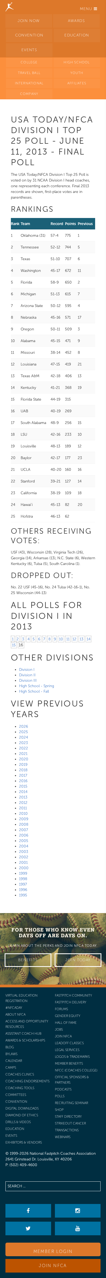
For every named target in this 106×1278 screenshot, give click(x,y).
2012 (23, 802)
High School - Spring (36, 686)
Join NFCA (53, 1265)
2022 (23, 748)
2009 (23, 819)
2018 (23, 770)
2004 (23, 846)
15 (14, 645)
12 (74, 639)
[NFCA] (9, 7)
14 (89, 639)
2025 (23, 732)
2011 (23, 808)
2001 (23, 862)
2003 (23, 851)
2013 (23, 797)
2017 (23, 775)
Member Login (53, 1251)
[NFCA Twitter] (28, 1228)
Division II (27, 675)
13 (81, 639)
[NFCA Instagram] (77, 1211)
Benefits (28, 960)
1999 (23, 873)
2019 (23, 764)
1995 (23, 895)
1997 (23, 884)
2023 (23, 743)
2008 (23, 824)
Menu (87, 9)
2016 (23, 781)
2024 (23, 737)
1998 (23, 879)
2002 (23, 857)
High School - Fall (34, 691)
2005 (23, 840)
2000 (24, 868)
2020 (23, 759)
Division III (28, 680)
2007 (23, 830)
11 (68, 639)
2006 (23, 835)
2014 (23, 791)
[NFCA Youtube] (77, 1228)
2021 (23, 753)
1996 (23, 889)
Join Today (78, 960)
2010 (23, 813)
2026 (23, 726)
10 (61, 639)
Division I (27, 669)
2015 (23, 786)
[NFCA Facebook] (28, 1211)
